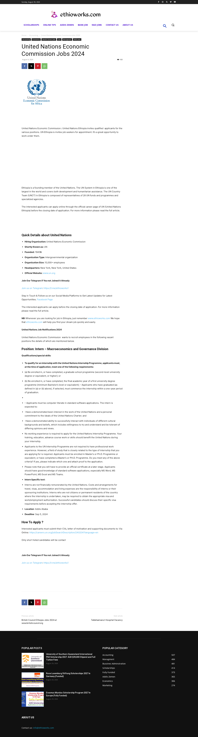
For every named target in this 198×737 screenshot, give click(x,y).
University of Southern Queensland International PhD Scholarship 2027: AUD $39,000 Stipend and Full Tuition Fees (70, 657)
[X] (166, 2)
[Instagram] (162, 2)
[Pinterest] (38, 66)
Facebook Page (45, 299)
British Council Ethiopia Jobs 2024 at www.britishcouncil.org (39, 621)
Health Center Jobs (48, 39)
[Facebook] (158, 2)
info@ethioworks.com (43, 727)
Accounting (33, 35)
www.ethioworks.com (99, 318)
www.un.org (49, 273)
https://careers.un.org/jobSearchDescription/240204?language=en (63, 532)
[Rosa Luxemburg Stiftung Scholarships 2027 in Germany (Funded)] (33, 680)
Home (24, 35)
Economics (36, 39)
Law (59, 39)
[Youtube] (174, 2)
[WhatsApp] (44, 66)
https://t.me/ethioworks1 (56, 288)
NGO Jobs (77, 39)
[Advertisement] (72, 162)
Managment (67, 39)
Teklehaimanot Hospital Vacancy (106, 620)
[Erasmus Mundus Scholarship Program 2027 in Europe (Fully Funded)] (33, 699)
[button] (172, 24)
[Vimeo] (170, 2)
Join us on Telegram (32, 288)
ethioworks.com (34, 322)
